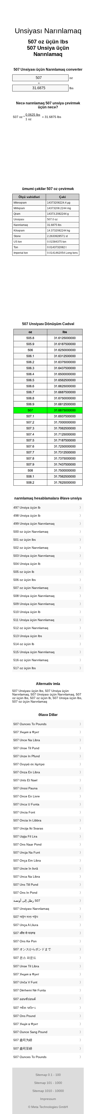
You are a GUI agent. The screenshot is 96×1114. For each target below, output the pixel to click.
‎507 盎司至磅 (22, 1048)
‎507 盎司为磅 (22, 1040)
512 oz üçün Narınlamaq (30, 628)
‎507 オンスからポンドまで (32, 949)
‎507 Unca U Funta (26, 804)
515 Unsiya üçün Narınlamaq (33, 652)
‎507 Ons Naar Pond (27, 844)
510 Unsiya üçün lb (26, 612)
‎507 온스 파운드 (24, 957)
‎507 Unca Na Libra (26, 876)
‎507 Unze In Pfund (26, 756)
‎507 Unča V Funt (25, 982)
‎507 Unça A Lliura (25, 925)
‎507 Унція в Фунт (25, 1024)
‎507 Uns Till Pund (25, 884)
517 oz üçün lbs (24, 668)
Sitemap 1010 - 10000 (48, 1091)
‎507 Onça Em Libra (27, 860)
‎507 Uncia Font (24, 812)
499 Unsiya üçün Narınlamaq (33, 523)
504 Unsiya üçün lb (26, 563)
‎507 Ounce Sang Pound (30, 1032)
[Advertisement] (48, 11)
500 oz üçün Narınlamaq (30, 531)
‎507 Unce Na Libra (26, 740)
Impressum (48, 1099)
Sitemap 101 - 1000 (48, 1083)
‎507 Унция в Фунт (26, 732)
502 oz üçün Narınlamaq (30, 547)
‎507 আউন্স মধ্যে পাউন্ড (25, 916)
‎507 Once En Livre (26, 796)
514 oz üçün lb (23, 644)
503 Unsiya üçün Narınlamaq (33, 555)
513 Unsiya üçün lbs (27, 636)
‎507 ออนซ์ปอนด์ (24, 999)
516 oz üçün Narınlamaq (30, 660)
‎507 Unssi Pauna (25, 788)
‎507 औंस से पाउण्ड (24, 933)
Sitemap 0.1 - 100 (48, 1075)
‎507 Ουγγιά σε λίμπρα (28, 764)
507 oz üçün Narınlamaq (30, 588)
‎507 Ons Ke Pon (25, 941)
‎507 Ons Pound (24, 1016)
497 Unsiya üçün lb (26, 507)
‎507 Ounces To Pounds (29, 724)
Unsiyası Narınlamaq (48, 31)
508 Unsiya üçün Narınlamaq (33, 596)
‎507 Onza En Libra (26, 772)
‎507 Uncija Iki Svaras (28, 828)
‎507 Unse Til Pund (26, 748)
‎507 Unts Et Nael (25, 780)
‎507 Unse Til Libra (26, 966)
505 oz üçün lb (23, 572)
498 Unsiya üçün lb (26, 515)
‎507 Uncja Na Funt (26, 852)
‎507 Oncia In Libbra (27, 820)
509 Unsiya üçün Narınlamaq (33, 604)
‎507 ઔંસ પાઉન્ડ (24, 1007)
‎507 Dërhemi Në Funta (29, 990)
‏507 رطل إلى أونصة (26, 900)
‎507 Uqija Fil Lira (25, 836)
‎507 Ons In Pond (25, 892)
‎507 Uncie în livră (25, 868)
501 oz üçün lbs (24, 539)
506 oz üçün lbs (24, 580)
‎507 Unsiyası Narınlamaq (31, 908)
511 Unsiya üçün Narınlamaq (33, 620)
